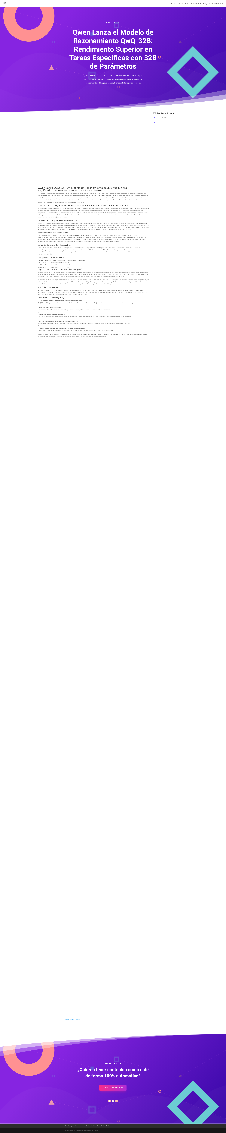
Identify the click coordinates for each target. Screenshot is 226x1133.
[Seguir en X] (113, 1101)
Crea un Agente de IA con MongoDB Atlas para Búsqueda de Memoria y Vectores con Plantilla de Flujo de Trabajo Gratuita (112, 567)
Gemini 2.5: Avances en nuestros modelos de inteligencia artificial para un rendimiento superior (103, 882)
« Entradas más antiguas (72, 1019)
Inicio (173, 4)
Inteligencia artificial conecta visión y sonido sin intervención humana (93, 646)
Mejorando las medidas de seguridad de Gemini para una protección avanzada (96, 982)
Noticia (88, 412)
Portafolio (196, 4)
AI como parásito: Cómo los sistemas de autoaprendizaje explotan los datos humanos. (99, 410)
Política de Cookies (107, 1126)
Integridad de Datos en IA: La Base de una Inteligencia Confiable (91, 803)
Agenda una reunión (113, 1088)
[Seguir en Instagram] (116, 1101)
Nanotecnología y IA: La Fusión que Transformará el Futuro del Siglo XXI (93, 489)
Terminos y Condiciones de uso (74, 1126)
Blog (205, 4)
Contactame (215, 4)
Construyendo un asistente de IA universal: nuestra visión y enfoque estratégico (96, 961)
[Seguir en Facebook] (109, 1101)
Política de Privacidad (92, 1126)
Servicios (182, 4)
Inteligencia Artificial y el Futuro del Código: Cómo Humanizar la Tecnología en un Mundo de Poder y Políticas (108, 725)
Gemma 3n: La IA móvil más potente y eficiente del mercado (89, 1003)
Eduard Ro (171, 113)
